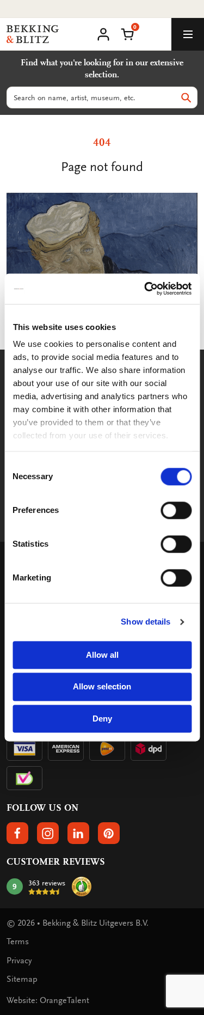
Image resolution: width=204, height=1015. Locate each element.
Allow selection (102, 687)
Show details (145, 621)
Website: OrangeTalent (48, 1000)
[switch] (175, 510)
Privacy (19, 960)
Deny (102, 718)
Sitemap (22, 979)
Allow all (102, 654)
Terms (18, 941)
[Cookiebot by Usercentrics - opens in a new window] (145, 289)
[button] (127, 33)
